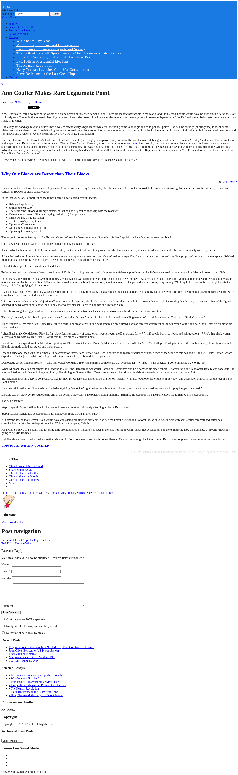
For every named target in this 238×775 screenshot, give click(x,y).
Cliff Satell (7, 6)
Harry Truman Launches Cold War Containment (52, 70)
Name (6, 564)
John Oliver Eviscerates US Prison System (34, 650)
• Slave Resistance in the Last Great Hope (33, 691)
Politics (5, 492)
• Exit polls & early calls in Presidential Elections (37, 685)
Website (6, 578)
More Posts (8, 522)
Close (12, 17)
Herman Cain (57, 492)
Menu (4, 17)
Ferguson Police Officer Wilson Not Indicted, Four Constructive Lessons (51, 647)
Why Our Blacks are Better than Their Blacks (45, 174)
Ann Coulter (229, 181)
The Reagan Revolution (34, 65)
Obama (99, 492)
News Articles (18, 33)
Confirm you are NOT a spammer (25, 619)
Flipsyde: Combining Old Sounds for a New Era (53, 57)
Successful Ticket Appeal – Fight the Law (26, 540)
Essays (13, 37)
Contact (14, 77)
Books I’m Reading (22, 30)
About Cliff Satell (21, 27)
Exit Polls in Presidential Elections (42, 61)
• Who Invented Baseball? (24, 678)
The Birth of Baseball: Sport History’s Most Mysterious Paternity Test (69, 53)
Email (6, 571)
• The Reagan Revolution (24, 688)
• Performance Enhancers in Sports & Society (35, 675)
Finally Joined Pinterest (22, 653)
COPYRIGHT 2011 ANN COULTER (25, 445)
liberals (71, 492)
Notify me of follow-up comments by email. (31, 626)
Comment (7, 605)
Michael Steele (85, 492)
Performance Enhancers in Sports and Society (50, 49)
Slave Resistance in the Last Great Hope (46, 74)
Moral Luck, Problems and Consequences (47, 45)
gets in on (132, 143)
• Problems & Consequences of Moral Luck (34, 681)
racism (109, 492)
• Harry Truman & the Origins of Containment (36, 695)
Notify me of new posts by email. (25, 632)
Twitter (19, 522)
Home (13, 23)
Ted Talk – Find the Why (16, 543)
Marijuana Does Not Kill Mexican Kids (32, 657)
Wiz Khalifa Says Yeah (33, 41)
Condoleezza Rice (37, 492)
